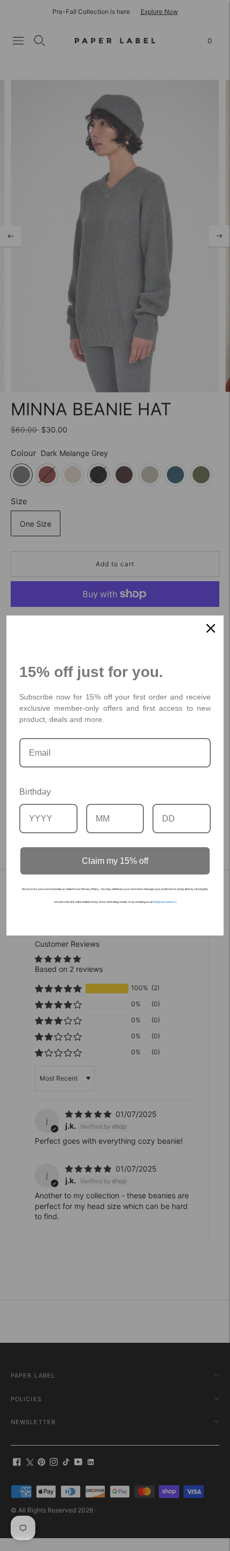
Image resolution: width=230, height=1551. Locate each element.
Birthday (35, 791)
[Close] (211, 628)
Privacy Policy (90, 889)
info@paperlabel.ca (164, 901)
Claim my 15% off (115, 860)
